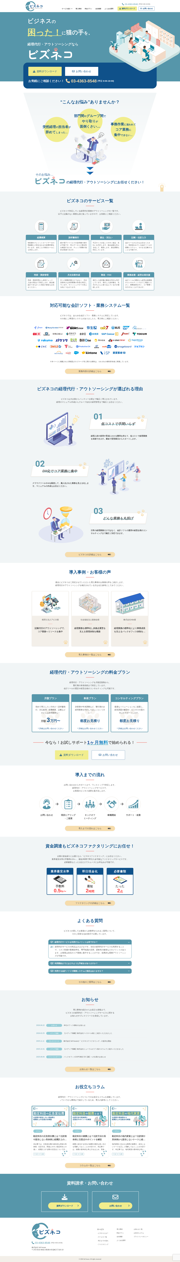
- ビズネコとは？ (102, 1233)
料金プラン (88, 9)
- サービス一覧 (102, 1237)
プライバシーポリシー (141, 1236)
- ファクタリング (102, 1244)
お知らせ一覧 (138, 1229)
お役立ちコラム (139, 1233)
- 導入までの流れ (102, 1241)
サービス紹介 (66, 9)
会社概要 (98, 9)
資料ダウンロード (128, 8)
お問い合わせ (148, 8)
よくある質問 (109, 9)
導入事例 (78, 9)
